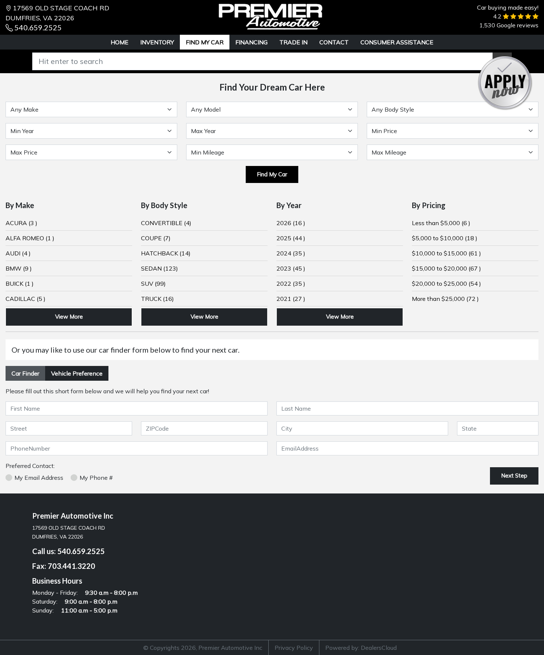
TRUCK (157, 298)
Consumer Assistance (396, 42)
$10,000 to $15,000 (446, 253)
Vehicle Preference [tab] (77, 373)
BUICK (20, 283)
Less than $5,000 (441, 223)
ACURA (21, 223)
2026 (290, 223)
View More (69, 316)
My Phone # (96, 477)
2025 (290, 238)
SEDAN (159, 268)
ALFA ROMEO (30, 238)
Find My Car (272, 174)
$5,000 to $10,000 (444, 238)
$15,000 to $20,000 (446, 268)
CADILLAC (26, 298)
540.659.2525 (38, 27)
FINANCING (251, 42)
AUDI (18, 253)
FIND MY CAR (205, 42)
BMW (19, 268)
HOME (119, 42)
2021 (290, 298)
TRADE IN (293, 42)
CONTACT (334, 42)
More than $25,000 (445, 298)
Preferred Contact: (30, 465)
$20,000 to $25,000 (446, 283)
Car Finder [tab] (25, 373)
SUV (153, 283)
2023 (290, 268)
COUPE (156, 238)
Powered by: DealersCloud (361, 647)
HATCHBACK (166, 253)
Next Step (514, 475)
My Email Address (38, 477)
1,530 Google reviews (508, 25)
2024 (290, 253)
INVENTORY (157, 42)
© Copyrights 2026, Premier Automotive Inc (202, 647)
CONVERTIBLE (166, 223)
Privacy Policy (294, 647)
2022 (290, 283)
